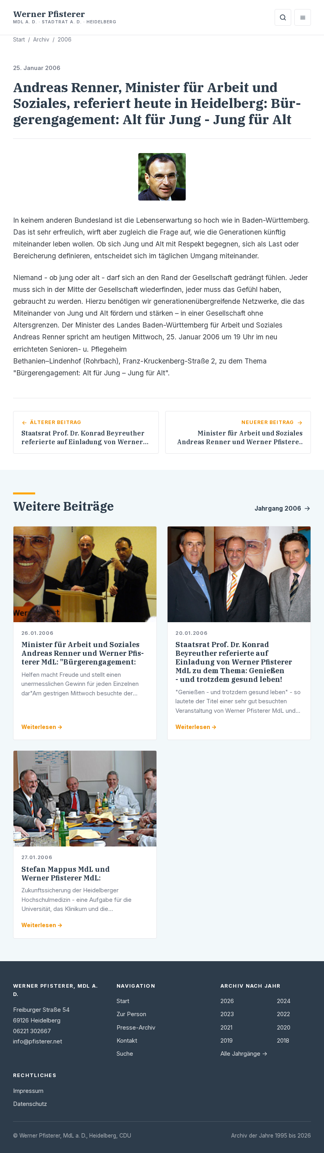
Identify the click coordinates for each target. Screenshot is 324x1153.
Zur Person (131, 1014)
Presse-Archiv (136, 1027)
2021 (226, 1027)
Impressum (28, 1090)
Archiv (41, 39)
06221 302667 (32, 1031)
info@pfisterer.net (37, 1041)
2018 (283, 1040)
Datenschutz (30, 1104)
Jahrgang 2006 (277, 508)
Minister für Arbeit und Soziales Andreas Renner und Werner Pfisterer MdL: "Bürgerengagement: (82, 653)
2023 (227, 1014)
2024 (283, 1001)
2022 (283, 1014)
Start (19, 39)
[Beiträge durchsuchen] (283, 17)
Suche (125, 1053)
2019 (226, 1040)
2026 (227, 1001)
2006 (65, 39)
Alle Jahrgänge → (243, 1053)
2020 (283, 1027)
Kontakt (127, 1040)
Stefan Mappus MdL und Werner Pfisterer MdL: (65, 873)
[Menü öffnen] (302, 17)
